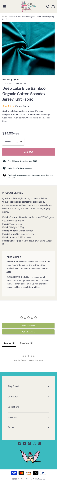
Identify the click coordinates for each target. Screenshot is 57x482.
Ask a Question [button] (28, 332)
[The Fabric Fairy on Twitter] (24, 443)
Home (4, 16)
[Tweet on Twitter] (15, 79)
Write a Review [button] (28, 325)
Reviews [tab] (7, 343)
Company (13, 396)
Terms (11, 427)
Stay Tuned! (14, 386)
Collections (13, 407)
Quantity (7, 142)
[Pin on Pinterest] (18, 79)
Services (12, 417)
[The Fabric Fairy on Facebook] (19, 443)
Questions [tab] (24, 343)
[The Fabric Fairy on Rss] (39, 443)
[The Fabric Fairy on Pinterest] (29, 443)
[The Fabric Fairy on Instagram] (34, 443)
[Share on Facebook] (11, 79)
